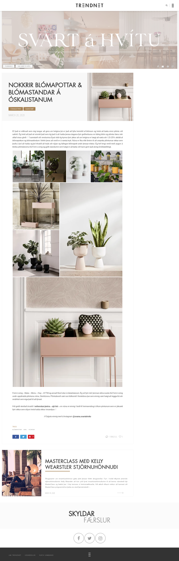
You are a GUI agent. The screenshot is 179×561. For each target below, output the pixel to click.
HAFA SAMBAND (46, 555)
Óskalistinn (15, 109)
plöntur (32, 429)
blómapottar (17, 429)
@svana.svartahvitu (82, 416)
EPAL (25, 429)
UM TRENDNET (15, 555)
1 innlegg (113, 436)
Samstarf (29, 109)
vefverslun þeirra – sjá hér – (47, 406)
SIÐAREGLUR (30, 555)
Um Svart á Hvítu (24, 66)
